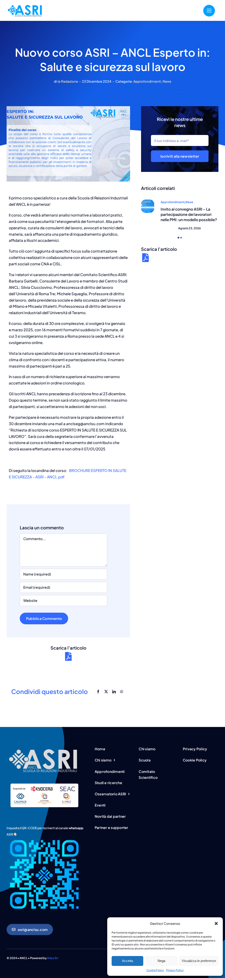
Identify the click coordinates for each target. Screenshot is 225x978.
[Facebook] (98, 691)
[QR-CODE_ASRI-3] (44, 838)
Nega (161, 961)
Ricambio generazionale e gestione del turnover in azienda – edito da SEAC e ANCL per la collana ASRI (189, 217)
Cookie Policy (155, 970)
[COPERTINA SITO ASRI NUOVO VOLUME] (147, 201)
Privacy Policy (175, 970)
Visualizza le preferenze (199, 961)
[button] (216, 923)
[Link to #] (209, 10)
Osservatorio (203, 202)
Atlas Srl (52, 958)
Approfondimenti (147, 81)
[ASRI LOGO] (25, 4)
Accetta (127, 961)
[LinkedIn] (114, 691)
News (167, 81)
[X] (106, 691)
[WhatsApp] (121, 691)
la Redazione (68, 81)
